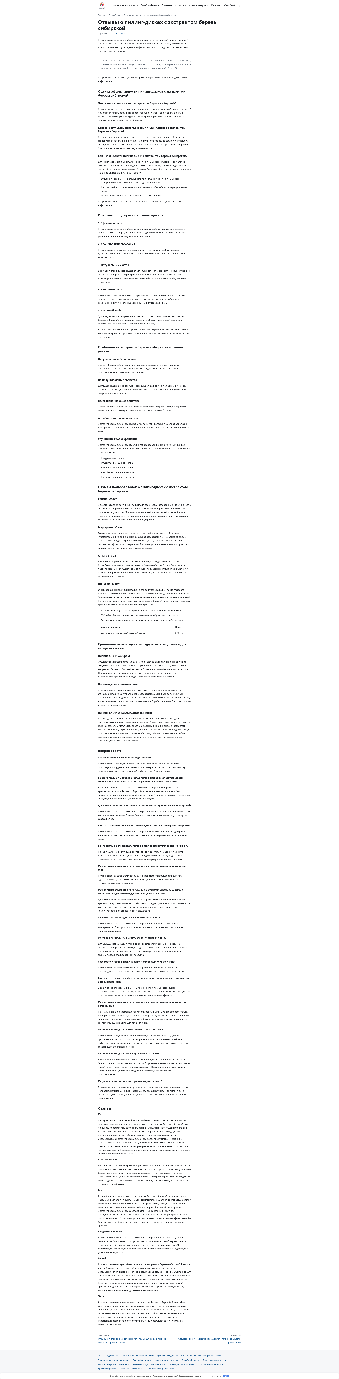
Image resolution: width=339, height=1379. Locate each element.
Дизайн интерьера (198, 5)
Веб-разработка (158, 1364)
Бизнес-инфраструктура (174, 5)
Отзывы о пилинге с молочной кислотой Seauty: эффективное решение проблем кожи (132, 1339)
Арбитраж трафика (107, 1368)
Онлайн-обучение (150, 5)
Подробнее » (112, 1355)
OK (226, 1376)
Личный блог (115, 15)
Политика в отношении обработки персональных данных (150, 1355)
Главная (101, 15)
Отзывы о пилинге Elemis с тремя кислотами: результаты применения (209, 1339)
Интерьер (216, 5)
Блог (100, 1355)
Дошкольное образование (210, 1364)
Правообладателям (142, 1360)
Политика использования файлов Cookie (201, 1355)
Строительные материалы (132, 1368)
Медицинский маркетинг (182, 1364)
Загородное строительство (162, 1368)
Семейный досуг (232, 5)
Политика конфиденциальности (113, 1360)
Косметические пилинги (125, 5)
